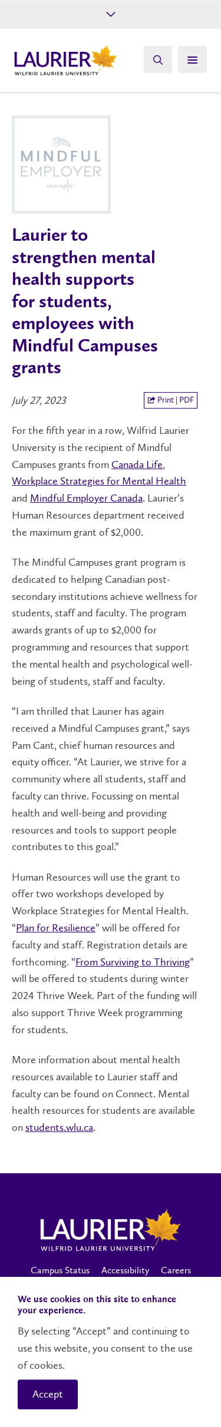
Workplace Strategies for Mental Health (99, 480)
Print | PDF (175, 400)
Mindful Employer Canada (86, 498)
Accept (47, 1394)
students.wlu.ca (59, 1127)
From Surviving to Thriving (132, 961)
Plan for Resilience (55, 927)
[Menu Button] (192, 59)
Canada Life (137, 464)
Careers (176, 1270)
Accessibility (125, 1270)
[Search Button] (158, 59)
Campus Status (60, 1270)
